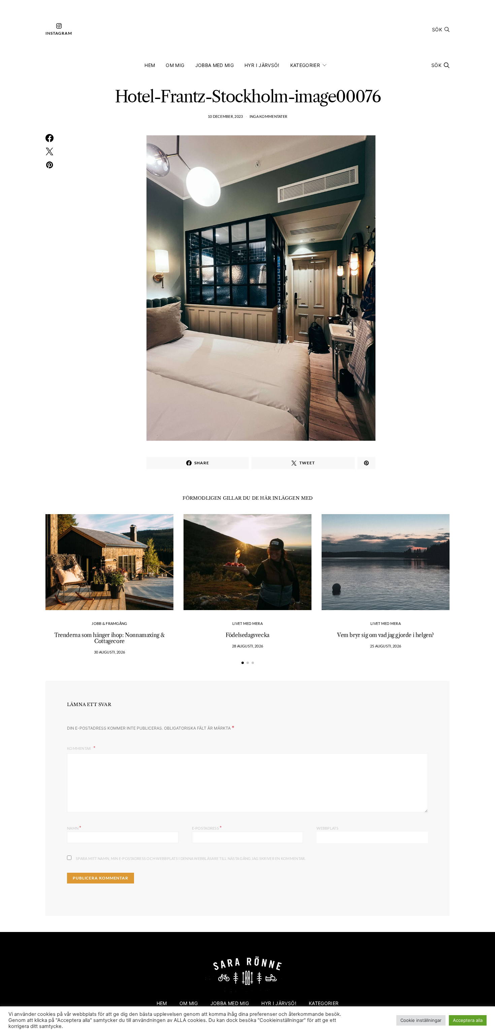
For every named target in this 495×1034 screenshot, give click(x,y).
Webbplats (327, 828)
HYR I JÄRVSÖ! (261, 65)
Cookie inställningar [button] (420, 1020)
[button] (242, 662)
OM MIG (175, 65)
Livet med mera (247, 623)
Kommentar (79, 748)
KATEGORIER (305, 65)
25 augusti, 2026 (385, 646)
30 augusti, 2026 (109, 652)
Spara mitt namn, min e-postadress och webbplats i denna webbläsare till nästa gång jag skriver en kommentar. (191, 858)
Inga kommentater (268, 116)
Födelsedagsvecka (247, 635)
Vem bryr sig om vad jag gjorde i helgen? (385, 635)
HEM (149, 65)
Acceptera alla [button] (468, 1020)
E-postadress (207, 827)
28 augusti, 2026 (247, 646)
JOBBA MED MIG (214, 65)
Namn (74, 827)
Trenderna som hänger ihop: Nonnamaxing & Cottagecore (109, 638)
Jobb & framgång (109, 623)
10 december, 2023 (225, 116)
